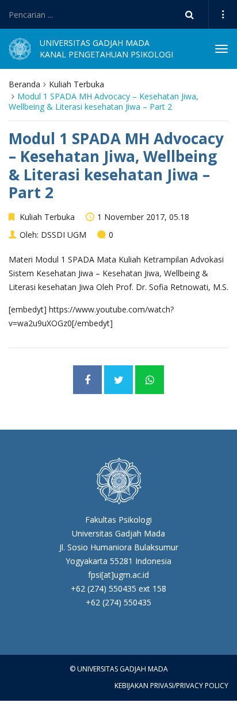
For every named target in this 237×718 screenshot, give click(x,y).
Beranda (24, 84)
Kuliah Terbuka (76, 84)
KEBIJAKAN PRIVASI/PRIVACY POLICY (171, 685)
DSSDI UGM (63, 234)
